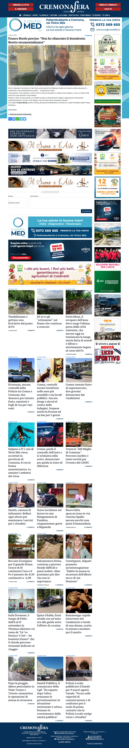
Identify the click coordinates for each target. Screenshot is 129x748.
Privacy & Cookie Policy (94, 743)
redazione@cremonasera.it (65, 739)
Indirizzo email (13, 203)
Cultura (53, 15)
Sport (35, 15)
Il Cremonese (21, 9)
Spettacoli (74, 15)
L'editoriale (85, 15)
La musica (44, 15)
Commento (34, 196)
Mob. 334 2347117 (95, 738)
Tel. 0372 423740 (95, 736)
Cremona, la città (21, 5)
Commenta (86, 211)
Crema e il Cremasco (108, 5)
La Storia (63, 15)
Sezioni (97, 15)
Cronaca (27, 15)
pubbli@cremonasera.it (95, 739)
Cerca (107, 15)
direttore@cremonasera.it (65, 733)
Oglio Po (108, 9)
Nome (10, 196)
